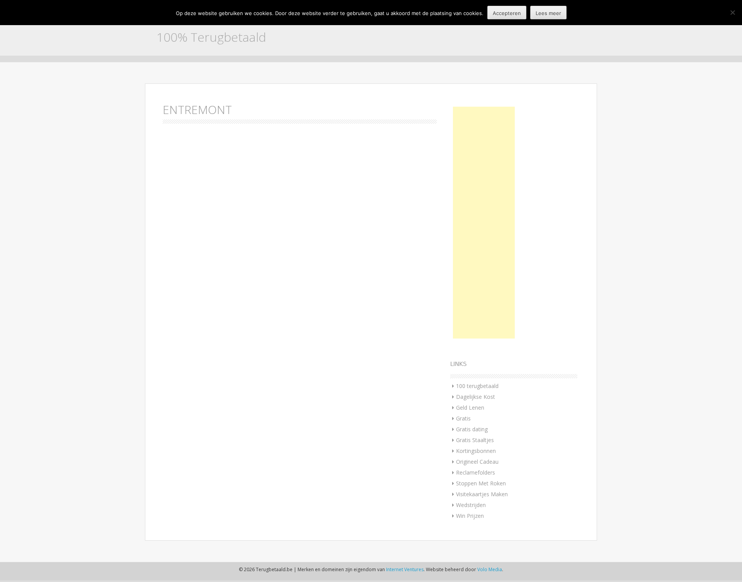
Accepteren (507, 13)
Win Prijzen (470, 515)
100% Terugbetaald (211, 37)
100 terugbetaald (477, 386)
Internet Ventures (405, 569)
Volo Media (489, 569)
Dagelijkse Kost (475, 396)
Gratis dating (472, 429)
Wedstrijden (471, 505)
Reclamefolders (475, 472)
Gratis (463, 418)
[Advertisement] (484, 223)
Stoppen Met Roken (481, 483)
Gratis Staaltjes (475, 440)
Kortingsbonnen (476, 450)
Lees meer (548, 13)
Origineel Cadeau (477, 461)
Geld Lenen (470, 407)
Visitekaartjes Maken (482, 494)
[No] (732, 12)
